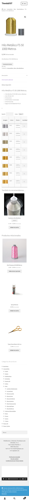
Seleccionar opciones (14, 271)
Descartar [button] (4, 493)
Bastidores (5, 366)
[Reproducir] (3, 479)
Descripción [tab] (5, 75)
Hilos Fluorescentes (11, 403)
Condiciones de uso (10, 460)
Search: (3, 114)
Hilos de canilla (10, 393)
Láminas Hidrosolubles (10, 411)
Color (11, 120)
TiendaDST (7, 3)
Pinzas (6, 416)
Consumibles (10, 9)
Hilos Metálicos (20, 9)
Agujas (6, 374)
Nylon (6, 413)
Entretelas (7, 378)
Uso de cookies (14, 459)
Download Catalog (7, 64)
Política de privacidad (14, 457)
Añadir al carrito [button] (14, 227)
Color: (16, 114)
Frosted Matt (10, 391)
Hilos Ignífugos (10, 406)
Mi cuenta (5, 498)
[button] (25, 17)
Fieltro (6, 383)
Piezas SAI (5, 423)
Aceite (6, 371)
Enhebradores (8, 376)
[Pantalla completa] (25, 479)
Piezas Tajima (6, 426)
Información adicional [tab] (7, 79)
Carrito (22, 497)
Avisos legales (19, 460)
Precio (17, 120)
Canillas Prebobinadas (12, 389)
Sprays (6, 418)
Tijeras (6, 421)
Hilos (15, 9)
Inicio (4, 9)
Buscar (14, 498)
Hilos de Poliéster (11, 398)
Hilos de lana (10, 396)
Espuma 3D (7, 381)
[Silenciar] (23, 479)
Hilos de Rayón (10, 401)
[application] (14, 473)
